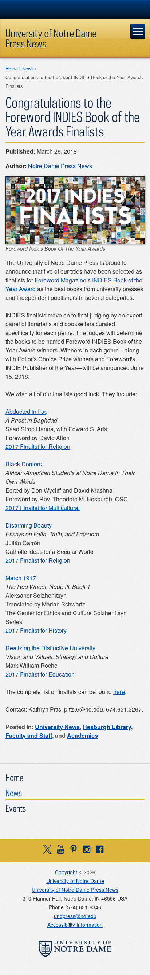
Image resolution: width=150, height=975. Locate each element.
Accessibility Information (75, 924)
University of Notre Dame (75, 881)
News (27, 68)
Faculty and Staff (28, 735)
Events (15, 808)
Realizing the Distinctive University (50, 648)
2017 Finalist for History (36, 630)
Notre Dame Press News (60, 166)
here (119, 691)
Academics (82, 735)
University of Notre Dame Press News (50, 38)
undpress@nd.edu (75, 916)
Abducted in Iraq (26, 411)
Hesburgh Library (107, 726)
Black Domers (23, 464)
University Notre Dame (75, 9)
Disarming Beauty (28, 525)
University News (57, 726)
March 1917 (20, 578)
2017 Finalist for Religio (36, 560)
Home (11, 68)
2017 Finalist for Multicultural (42, 508)
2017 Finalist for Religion (37, 446)
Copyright (66, 872)
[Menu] (138, 31)
